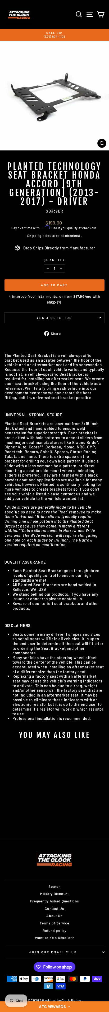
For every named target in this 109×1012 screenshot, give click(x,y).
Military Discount (54, 893)
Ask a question (54, 317)
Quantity (54, 260)
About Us (54, 915)
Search (54, 886)
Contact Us (54, 908)
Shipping (34, 236)
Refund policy (54, 930)
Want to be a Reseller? (54, 937)
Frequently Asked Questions (54, 901)
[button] (54, 1006)
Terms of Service (54, 923)
